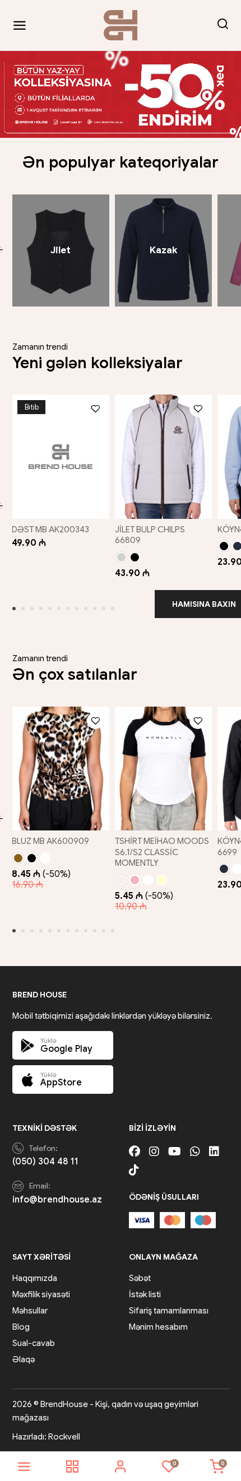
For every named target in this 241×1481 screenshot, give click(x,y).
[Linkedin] (214, 1152)
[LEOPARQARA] (31, 858)
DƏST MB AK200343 (50, 529)
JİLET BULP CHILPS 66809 (150, 535)
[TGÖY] (224, 868)
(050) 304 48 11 (45, 1161)
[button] (14, 608)
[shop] (72, 1466)
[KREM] (161, 880)
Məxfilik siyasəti (41, 1294)
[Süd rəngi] (121, 880)
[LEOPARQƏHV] (18, 858)
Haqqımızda (34, 1278)
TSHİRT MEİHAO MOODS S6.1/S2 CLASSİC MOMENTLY (162, 852)
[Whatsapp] (195, 1152)
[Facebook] (134, 1152)
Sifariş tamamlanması (168, 1311)
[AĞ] (148, 880)
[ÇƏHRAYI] (134, 880)
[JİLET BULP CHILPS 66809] (163, 456)
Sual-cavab (33, 1343)
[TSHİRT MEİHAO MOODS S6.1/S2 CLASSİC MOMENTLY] (163, 769)
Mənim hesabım (158, 1327)
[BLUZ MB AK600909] (60, 769)
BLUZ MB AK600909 (50, 841)
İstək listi (145, 1294)
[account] (120, 1466)
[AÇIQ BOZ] (121, 557)
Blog (21, 1327)
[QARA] (134, 557)
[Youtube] (174, 1152)
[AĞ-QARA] (45, 858)
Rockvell (64, 1437)
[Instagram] (154, 1152)
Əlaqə (23, 1359)
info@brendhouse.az (57, 1199)
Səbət (140, 1278)
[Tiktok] (134, 1170)
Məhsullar (30, 1311)
